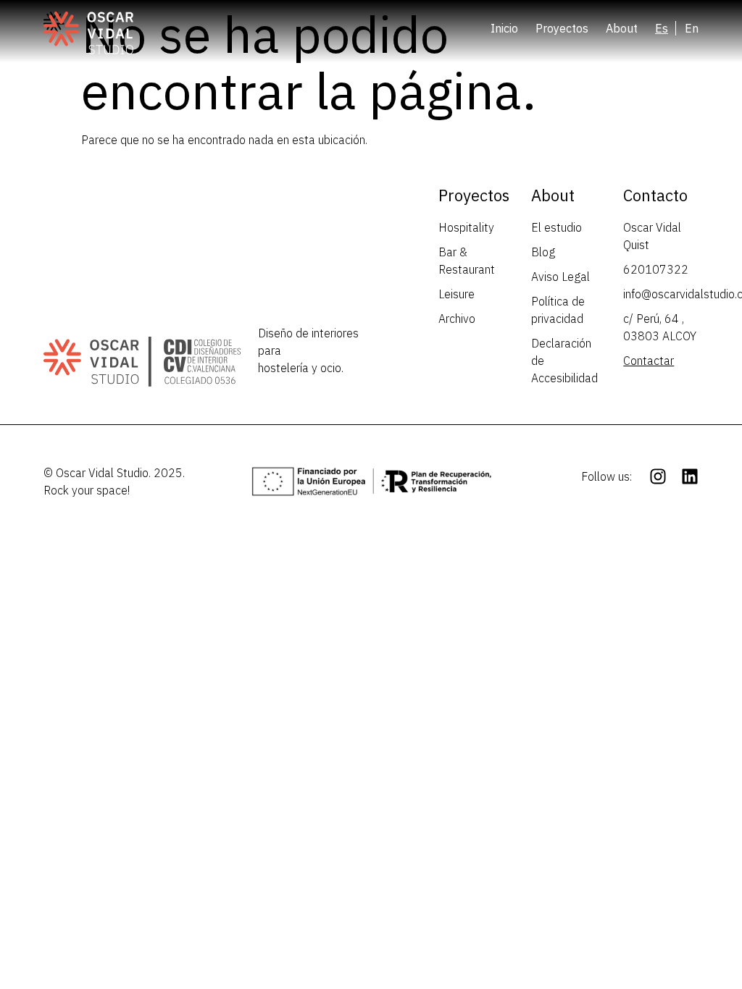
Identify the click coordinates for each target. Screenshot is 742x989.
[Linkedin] (690, 476)
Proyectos (561, 28)
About (622, 28)
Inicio (504, 28)
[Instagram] (658, 476)
